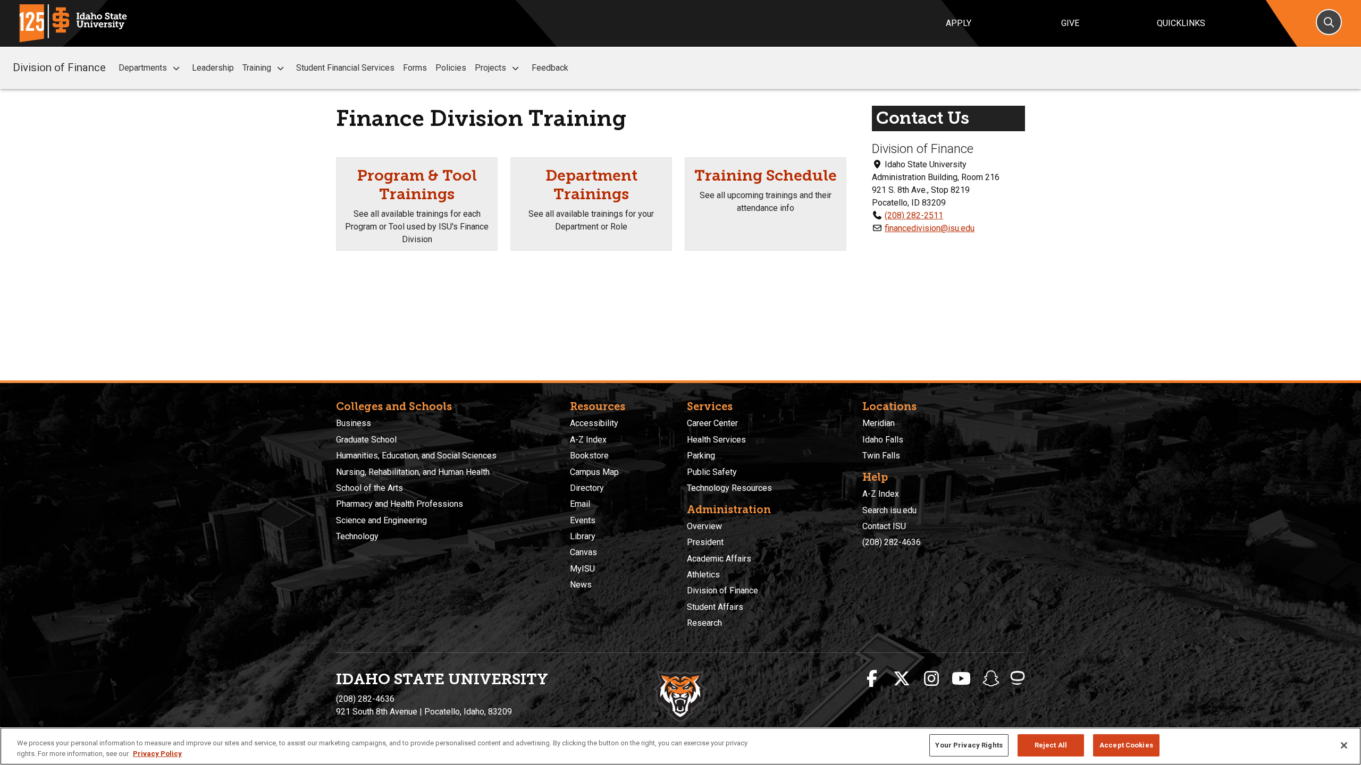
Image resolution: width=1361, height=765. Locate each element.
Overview (704, 526)
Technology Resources (729, 488)
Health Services (716, 440)
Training (256, 68)
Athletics (703, 575)
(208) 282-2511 (914, 215)
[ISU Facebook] (872, 679)
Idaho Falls (882, 440)
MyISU (582, 569)
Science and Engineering (381, 520)
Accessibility (594, 423)
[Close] (1344, 745)
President (705, 542)
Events (582, 520)
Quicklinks (1181, 23)
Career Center (712, 423)
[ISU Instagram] (931, 679)
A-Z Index (588, 440)
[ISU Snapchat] (991, 679)
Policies (450, 68)
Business (353, 423)
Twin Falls (881, 455)
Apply (958, 23)
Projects (490, 68)
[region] (680, 746)
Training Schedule (765, 175)
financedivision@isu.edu (929, 228)
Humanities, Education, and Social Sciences (416, 455)
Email (580, 504)
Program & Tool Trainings (417, 184)
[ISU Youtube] (961, 679)
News (581, 585)
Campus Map (594, 472)
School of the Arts (369, 488)
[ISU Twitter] (901, 679)
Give (1070, 23)
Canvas (583, 552)
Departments (143, 68)
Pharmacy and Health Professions (399, 504)
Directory (587, 488)
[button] (176, 68)
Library (582, 536)
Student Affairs (715, 607)
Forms (415, 68)
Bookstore (589, 455)
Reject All (1051, 745)
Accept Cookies (1126, 745)
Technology (357, 536)
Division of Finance (59, 67)
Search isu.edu (889, 510)
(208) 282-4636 (891, 542)
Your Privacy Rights (968, 745)
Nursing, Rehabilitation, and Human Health (413, 472)
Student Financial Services (345, 68)
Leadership (213, 68)
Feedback (550, 68)
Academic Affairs (719, 559)
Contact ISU (884, 526)
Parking (701, 455)
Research (704, 623)
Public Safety (712, 472)
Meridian (878, 423)
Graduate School (366, 440)
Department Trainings (591, 184)
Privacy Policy (157, 754)
